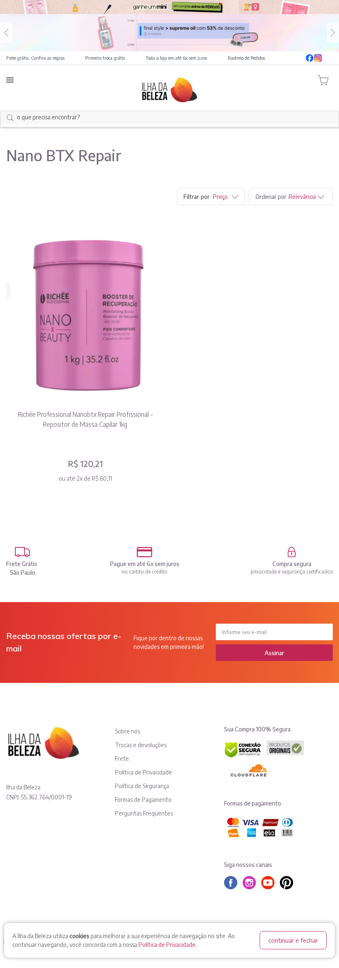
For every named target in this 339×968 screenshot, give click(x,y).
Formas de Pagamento (143, 799)
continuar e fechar (293, 940)
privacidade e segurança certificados (292, 572)
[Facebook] (310, 58)
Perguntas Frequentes (144, 813)
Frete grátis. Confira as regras (35, 57)
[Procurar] (10, 117)
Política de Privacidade (167, 944)
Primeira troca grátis (105, 57)
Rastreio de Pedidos (246, 57)
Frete (122, 758)
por (205, 196)
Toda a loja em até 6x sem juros (176, 57)
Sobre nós (127, 731)
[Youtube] (329, 58)
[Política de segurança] (292, 552)
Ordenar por (270, 196)
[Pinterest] (288, 882)
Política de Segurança (142, 785)
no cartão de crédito (144, 572)
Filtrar (191, 196)
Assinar (274, 652)
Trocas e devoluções (141, 744)
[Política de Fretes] (22, 552)
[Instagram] (318, 58)
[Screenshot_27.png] (85, 312)
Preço (220, 196)
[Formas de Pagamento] (144, 552)
